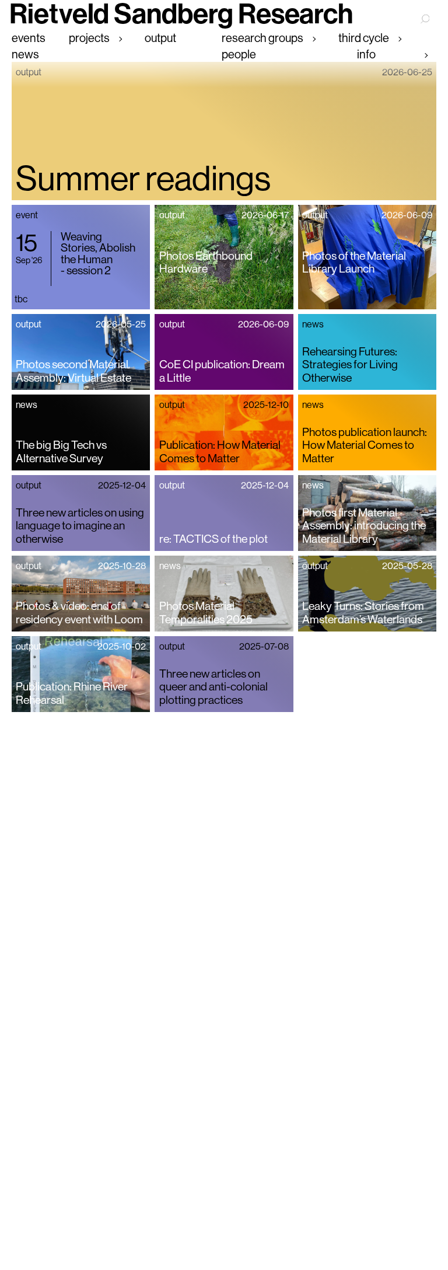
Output (160, 38)
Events (29, 38)
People (239, 54)
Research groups (262, 38)
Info (366, 54)
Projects (89, 38)
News (25, 54)
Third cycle (363, 38)
